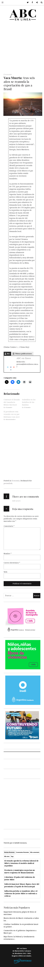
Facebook (31, 2)
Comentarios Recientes (22, 852)
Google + (36, 2)
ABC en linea (24, 358)
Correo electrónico (12, 563)
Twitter (27, 2)
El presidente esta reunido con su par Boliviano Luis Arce (12, 414)
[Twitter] (7, 367)
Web (5, 572)
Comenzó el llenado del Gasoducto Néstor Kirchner (12, 402)
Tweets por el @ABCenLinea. (15, 843)
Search (41, 2)
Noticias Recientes (9, 852)
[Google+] (13, 367)
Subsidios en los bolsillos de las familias (28, 402)
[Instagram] (10, 369)
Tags (12, 856)
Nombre (7, 553)
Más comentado (34, 852)
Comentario (9, 526)
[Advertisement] (22, 48)
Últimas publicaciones (23, 354)
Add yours (16, 501)
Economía (8, 74)
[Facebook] (10, 367)
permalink (8, 483)
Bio (8, 354)
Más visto (7, 856)
